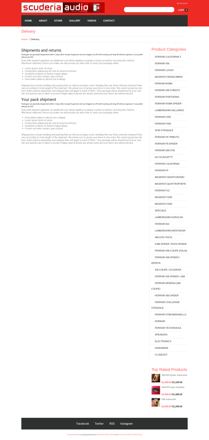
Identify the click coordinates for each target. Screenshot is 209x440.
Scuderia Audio (73, 435)
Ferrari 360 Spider (167, 295)
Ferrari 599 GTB (165, 150)
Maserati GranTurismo (169, 177)
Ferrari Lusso (164, 70)
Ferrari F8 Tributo (167, 137)
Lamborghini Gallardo (169, 110)
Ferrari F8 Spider (166, 144)
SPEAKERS (161, 334)
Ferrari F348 (163, 123)
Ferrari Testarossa (168, 328)
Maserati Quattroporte (170, 184)
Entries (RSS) (110, 435)
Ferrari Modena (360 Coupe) (166, 286)
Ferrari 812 (162, 224)
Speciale (160, 210)
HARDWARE (161, 348)
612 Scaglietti (164, 157)
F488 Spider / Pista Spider (171, 244)
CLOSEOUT (161, 355)
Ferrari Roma (163, 83)
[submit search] (171, 10)
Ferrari (160, 321)
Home (24, 39)
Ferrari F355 (163, 117)
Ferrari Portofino (167, 97)
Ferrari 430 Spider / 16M (170, 276)
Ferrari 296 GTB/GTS (167, 90)
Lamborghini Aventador (170, 230)
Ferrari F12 (162, 190)
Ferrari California (167, 164)
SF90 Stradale (164, 130)
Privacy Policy (137, 435)
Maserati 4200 (163, 204)
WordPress (100, 435)
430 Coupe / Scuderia (168, 270)
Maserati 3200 (163, 197)
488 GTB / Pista (163, 237)
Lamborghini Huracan (169, 217)
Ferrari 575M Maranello (170, 314)
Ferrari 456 (162, 63)
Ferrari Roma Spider (168, 103)
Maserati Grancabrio (169, 77)
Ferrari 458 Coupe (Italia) (171, 251)
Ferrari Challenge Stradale (165, 305)
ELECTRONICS (163, 341)
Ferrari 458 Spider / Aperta (165, 260)
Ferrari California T (168, 57)
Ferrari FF (161, 170)
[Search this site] (149, 9)
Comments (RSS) (124, 435)
